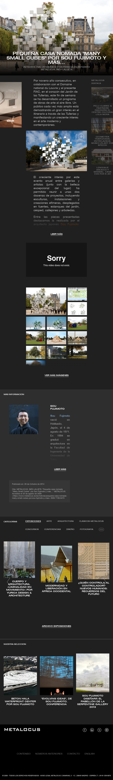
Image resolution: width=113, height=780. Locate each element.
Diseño (70, 529)
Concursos (32, 529)
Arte (49, 521)
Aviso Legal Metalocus (50, 775)
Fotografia (86, 529)
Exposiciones (33, 521)
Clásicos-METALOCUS (91, 521)
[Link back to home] (22, 730)
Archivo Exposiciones (56, 626)
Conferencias (52, 529)
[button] (8, 582)
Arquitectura (66, 521)
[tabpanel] (56, 582)
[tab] (33, 521)
